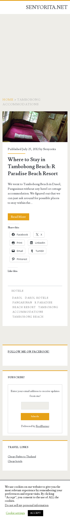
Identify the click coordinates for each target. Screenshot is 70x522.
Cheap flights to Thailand (22, 456)
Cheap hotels (15, 461)
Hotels (17, 291)
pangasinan (22, 302)
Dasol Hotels (36, 298)
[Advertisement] (35, 51)
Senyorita (49, 149)
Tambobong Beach (28, 316)
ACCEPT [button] (35, 513)
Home (8, 100)
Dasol (17, 298)
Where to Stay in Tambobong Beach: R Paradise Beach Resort (35, 126)
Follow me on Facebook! (28, 351)
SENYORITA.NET (46, 7)
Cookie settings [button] (15, 513)
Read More (20, 217)
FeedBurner (42, 426)
